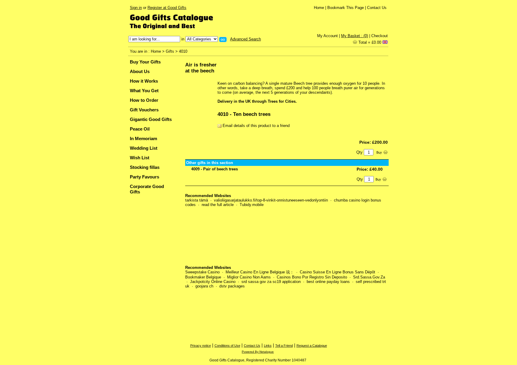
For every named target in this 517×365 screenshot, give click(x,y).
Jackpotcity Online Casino (212, 281)
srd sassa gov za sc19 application (271, 281)
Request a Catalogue (311, 345)
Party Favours (144, 176)
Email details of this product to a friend (255, 125)
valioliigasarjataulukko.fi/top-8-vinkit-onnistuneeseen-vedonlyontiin (271, 200)
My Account (327, 36)
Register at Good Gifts (167, 7)
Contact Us (377, 7)
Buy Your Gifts (145, 61)
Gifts (170, 51)
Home (319, 7)
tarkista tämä (196, 200)
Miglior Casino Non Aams (249, 277)
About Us (140, 71)
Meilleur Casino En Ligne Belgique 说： (260, 272)
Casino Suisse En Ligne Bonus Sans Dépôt (337, 272)
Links (268, 345)
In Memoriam (143, 138)
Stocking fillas (144, 167)
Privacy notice (200, 345)
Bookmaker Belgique (203, 277)
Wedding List (143, 148)
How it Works (144, 81)
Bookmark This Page (345, 7)
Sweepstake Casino (202, 272)
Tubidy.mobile (252, 204)
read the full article (218, 204)
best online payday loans (328, 281)
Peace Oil (140, 128)
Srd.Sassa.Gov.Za (369, 277)
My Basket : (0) (354, 36)
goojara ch (204, 286)
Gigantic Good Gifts (151, 119)
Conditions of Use (227, 345)
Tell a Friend (284, 345)
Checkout (379, 36)
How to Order (144, 100)
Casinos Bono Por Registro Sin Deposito (312, 277)
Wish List (139, 157)
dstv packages (232, 286)
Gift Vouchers (144, 109)
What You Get (144, 90)
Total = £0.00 (369, 42)
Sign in (136, 7)
